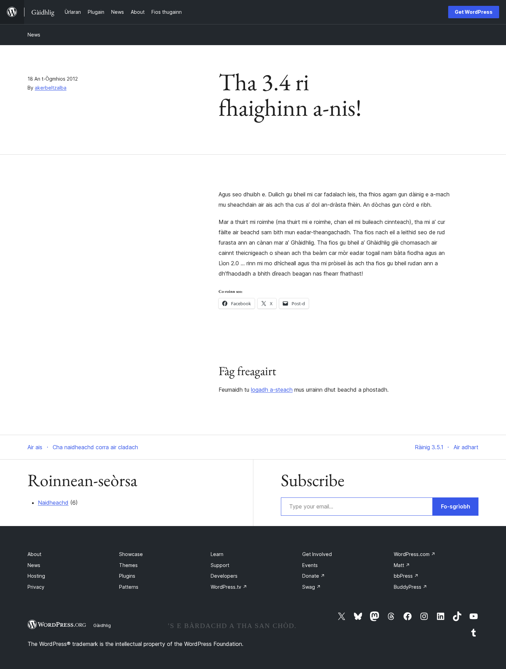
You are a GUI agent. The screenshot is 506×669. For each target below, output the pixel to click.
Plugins (127, 576)
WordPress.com (414, 554)
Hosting (36, 576)
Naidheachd (53, 502)
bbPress (406, 576)
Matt (402, 565)
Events (310, 565)
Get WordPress (474, 12)
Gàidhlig (102, 625)
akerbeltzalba (50, 88)
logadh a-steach (272, 389)
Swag (311, 587)
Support (220, 565)
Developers (224, 576)
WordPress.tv (229, 587)
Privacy (36, 587)
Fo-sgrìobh (455, 506)
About (34, 554)
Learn (217, 554)
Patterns (128, 587)
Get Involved (317, 554)
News (34, 35)
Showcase (131, 554)
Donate (313, 576)
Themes (128, 565)
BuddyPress (410, 587)
